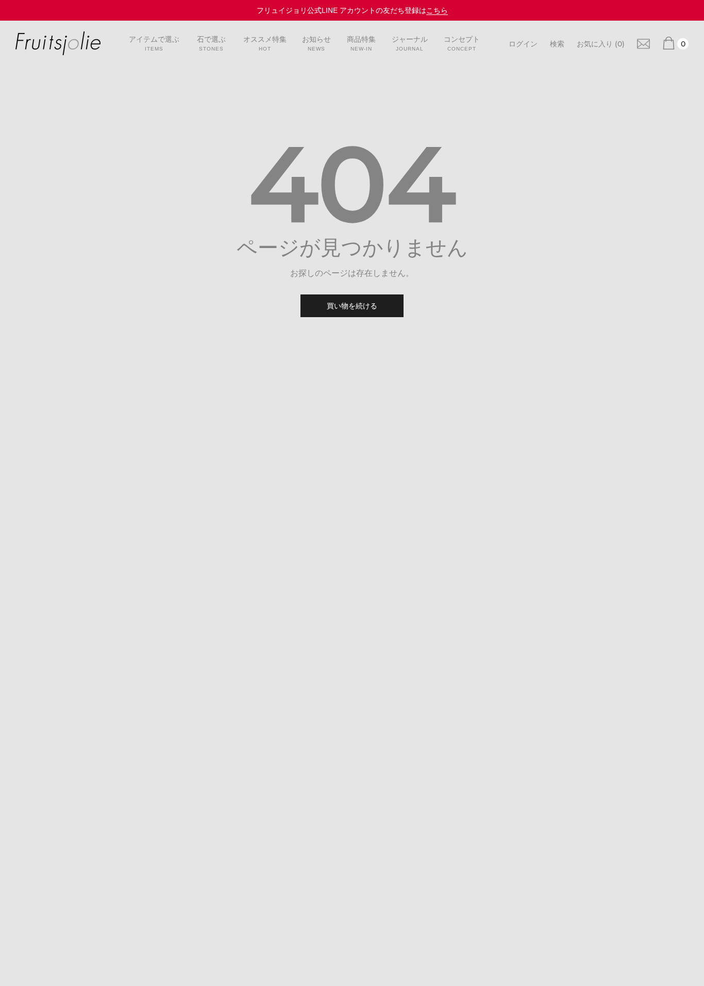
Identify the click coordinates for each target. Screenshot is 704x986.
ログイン (523, 43)
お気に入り (601, 43)
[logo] (57, 43)
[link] (643, 42)
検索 (557, 43)
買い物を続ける (352, 305)
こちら (437, 10)
